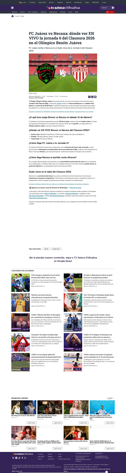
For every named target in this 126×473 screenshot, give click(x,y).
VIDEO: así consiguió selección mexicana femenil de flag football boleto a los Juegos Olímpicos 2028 (46, 355)
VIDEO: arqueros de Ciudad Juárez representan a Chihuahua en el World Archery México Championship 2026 (98, 316)
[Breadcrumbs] (13, 16)
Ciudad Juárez (56, 249)
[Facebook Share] (95, 97)
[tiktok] (19, 458)
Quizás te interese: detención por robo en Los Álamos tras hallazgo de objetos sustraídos (59, 184)
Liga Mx (46, 249)
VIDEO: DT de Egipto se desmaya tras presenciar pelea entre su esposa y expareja (98, 336)
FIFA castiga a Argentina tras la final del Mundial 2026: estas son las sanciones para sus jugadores (45, 276)
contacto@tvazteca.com (101, 456)
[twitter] (13, 458)
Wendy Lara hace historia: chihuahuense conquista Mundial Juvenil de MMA (44, 296)
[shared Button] (92, 97)
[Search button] (113, 8)
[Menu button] (18, 8)
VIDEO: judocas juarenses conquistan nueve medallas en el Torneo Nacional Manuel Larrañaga (98, 355)
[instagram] (16, 458)
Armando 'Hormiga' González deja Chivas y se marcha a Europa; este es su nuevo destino (46, 336)
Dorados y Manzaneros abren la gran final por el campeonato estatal (98, 276)
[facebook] (22, 458)
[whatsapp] (25, 458)
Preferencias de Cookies (80, 464)
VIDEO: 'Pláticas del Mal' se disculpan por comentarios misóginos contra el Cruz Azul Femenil (45, 316)
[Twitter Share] (89, 97)
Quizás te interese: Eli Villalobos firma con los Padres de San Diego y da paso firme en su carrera (61, 111)
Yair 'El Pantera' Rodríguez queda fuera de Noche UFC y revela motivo (99, 296)
